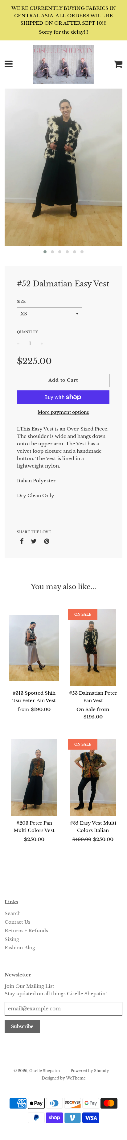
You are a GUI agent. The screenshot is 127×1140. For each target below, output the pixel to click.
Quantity (27, 332)
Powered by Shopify (90, 1070)
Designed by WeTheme (64, 1078)
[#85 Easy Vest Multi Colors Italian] (93, 777)
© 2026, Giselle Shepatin (37, 1070)
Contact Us (17, 922)
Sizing (12, 939)
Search (13, 913)
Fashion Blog (20, 948)
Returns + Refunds (26, 931)
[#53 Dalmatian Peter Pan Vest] (93, 647)
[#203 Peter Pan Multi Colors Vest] (34, 777)
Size (21, 301)
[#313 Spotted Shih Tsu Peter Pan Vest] (34, 647)
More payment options (63, 412)
